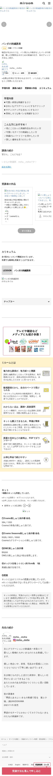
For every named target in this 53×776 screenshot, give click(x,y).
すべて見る (26, 230)
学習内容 (6, 88)
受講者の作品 (31, 88)
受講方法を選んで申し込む (26, 771)
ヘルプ (4, 745)
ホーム (3, 739)
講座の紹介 (17, 88)
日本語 (10, 765)
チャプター (9, 301)
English (17, 765)
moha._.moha (16, 68)
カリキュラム (45, 88)
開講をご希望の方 (8, 751)
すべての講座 (14, 739)
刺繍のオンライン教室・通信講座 (33, 739)
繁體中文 (26, 765)
